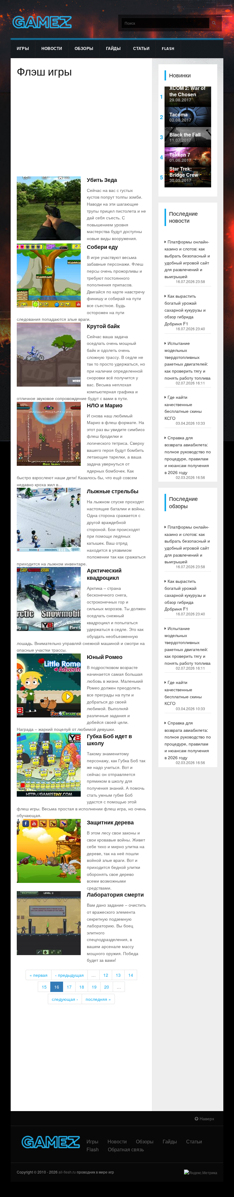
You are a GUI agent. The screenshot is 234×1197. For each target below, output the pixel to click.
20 (106, 987)
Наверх (206, 1118)
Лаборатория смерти (115, 895)
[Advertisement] (81, 127)
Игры (23, 48)
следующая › (65, 999)
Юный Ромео (104, 657)
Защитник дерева (110, 822)
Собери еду (102, 247)
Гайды (113, 48)
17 (69, 987)
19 (94, 987)
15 (44, 987)
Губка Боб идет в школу (109, 739)
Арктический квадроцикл (104, 574)
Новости (51, 48)
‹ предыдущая (69, 975)
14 (130, 975)
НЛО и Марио (104, 405)
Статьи (141, 48)
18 (81, 987)
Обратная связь (126, 1149)
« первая (39, 975)
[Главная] (41, 22)
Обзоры (84, 48)
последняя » (98, 999)
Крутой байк (103, 326)
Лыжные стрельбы (112, 491)
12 (105, 975)
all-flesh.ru (67, 1171)
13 (118, 975)
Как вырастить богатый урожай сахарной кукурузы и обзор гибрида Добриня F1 (185, 310)
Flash (168, 48)
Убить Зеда (102, 180)
